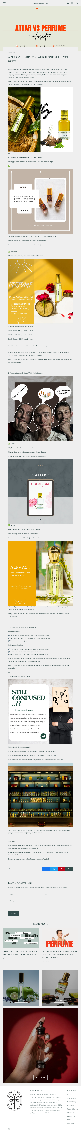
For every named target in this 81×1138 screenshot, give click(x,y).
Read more (6, 959)
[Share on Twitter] (54, 869)
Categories (70, 1123)
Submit (13, 913)
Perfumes (53, 755)
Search (69, 1094)
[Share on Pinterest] (61, 869)
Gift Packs (40, 1077)
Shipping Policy (72, 1098)
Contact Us (70, 1112)
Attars (54, 751)
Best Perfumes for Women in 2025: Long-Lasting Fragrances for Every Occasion (59, 954)
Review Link (71, 1116)
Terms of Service (58, 887)
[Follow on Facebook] (4, 1129)
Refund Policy (71, 1102)
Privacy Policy (45, 887)
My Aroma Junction (42, 859)
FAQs (69, 1120)
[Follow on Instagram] (9, 1129)
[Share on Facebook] (46, 869)
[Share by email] (69, 869)
